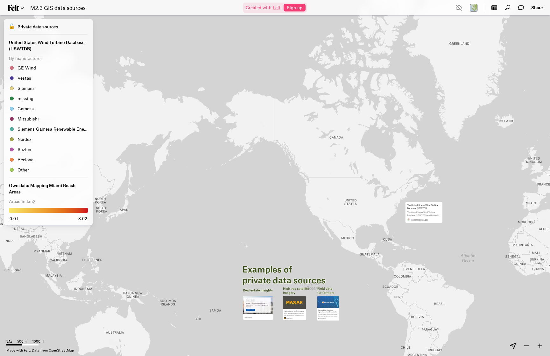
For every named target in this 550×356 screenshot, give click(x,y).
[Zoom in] (539, 345)
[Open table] (494, 7)
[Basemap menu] (473, 7)
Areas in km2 (22, 201)
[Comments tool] (521, 7)
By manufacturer (25, 58)
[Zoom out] (526, 345)
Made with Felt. (19, 350)
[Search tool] (507, 7)
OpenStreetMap (61, 350)
